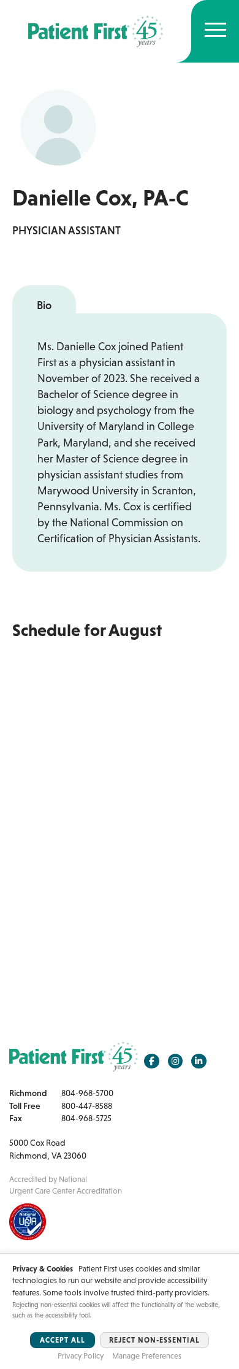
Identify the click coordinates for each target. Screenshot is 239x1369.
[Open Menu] (215, 31)
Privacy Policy (81, 1356)
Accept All (62, 1340)
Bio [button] (44, 305)
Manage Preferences (146, 1356)
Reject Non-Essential (154, 1340)
